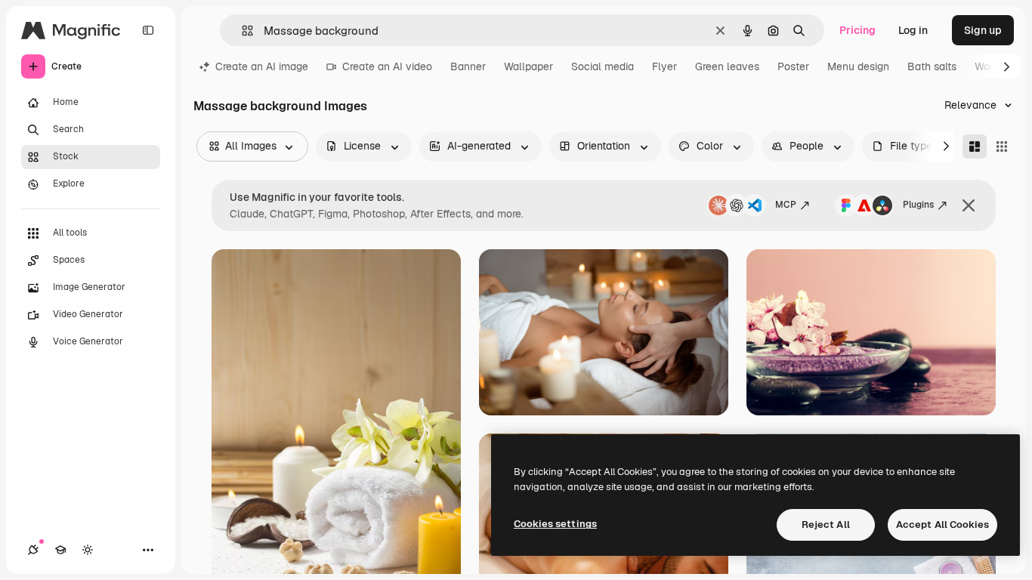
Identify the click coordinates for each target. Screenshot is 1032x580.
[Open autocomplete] (241, 30)
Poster (793, 66)
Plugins (918, 205)
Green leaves (727, 66)
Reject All (826, 524)
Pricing (857, 30)
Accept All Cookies (942, 524)
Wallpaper (528, 66)
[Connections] (33, 550)
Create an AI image (261, 66)
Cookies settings (555, 523)
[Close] (968, 205)
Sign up (983, 30)
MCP (785, 205)
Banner (468, 66)
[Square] (1002, 146)
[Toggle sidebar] (148, 30)
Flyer (664, 66)
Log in (913, 30)
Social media (602, 66)
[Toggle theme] (88, 550)
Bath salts (931, 66)
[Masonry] (974, 146)
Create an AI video (387, 66)
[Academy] (60, 550)
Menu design (858, 66)
